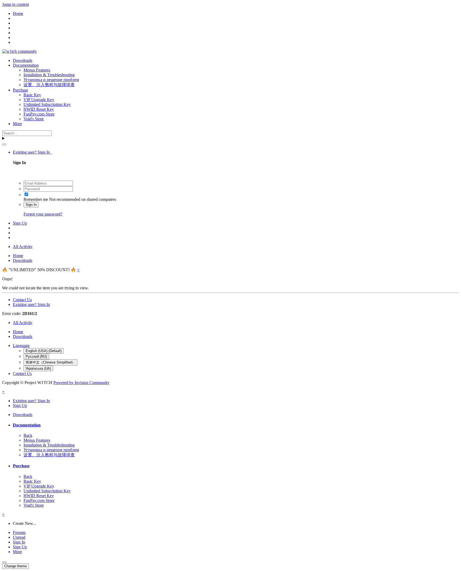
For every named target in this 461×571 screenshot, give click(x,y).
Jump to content (15, 4)
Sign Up (20, 223)
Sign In (31, 205)
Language (21, 345)
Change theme (15, 566)
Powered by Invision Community (81, 382)
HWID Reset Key (38, 109)
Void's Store (33, 119)
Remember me (35, 199)
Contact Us (22, 299)
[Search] (4, 144)
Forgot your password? (42, 214)
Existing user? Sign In (32, 152)
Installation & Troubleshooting (49, 75)
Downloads (22, 60)
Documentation (26, 65)
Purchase (20, 90)
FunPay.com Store (38, 114)
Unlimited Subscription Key (47, 104)
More (17, 123)
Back (27, 435)
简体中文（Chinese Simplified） (50, 362)
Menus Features (36, 70)
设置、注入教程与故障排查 (49, 84)
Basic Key (32, 95)
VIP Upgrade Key (38, 99)
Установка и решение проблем (51, 79)
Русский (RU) (36, 356)
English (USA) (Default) (44, 351)
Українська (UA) (38, 368)
